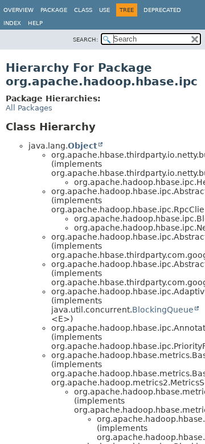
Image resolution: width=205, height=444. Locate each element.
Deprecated (162, 10)
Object (82, 145)
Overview (18, 10)
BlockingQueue (163, 309)
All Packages (29, 108)
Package (53, 10)
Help (35, 23)
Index (12, 23)
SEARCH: (85, 39)
